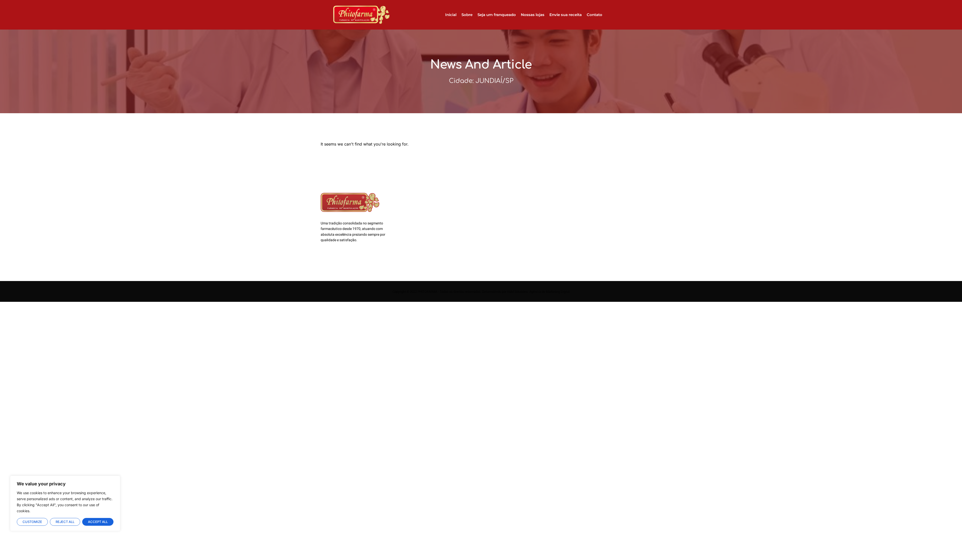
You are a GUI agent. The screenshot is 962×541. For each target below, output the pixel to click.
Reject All (65, 522)
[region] (65, 503)
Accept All (98, 522)
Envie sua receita (565, 14)
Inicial (450, 14)
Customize (32, 522)
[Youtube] (349, 259)
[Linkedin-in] (337, 259)
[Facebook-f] (325, 259)
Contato (594, 14)
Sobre (466, 14)
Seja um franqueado (496, 14)
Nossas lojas (532, 14)
